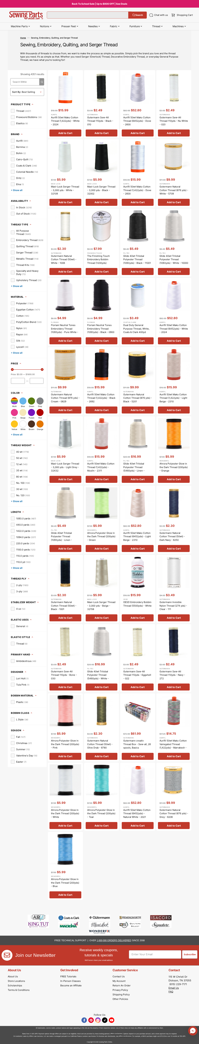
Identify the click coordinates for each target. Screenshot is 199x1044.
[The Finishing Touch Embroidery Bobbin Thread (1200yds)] (101, 243)
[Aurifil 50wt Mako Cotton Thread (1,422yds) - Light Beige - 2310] (173, 381)
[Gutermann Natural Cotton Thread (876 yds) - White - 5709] (173, 173)
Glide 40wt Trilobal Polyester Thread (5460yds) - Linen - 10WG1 (134, 469)
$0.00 (19, 374)
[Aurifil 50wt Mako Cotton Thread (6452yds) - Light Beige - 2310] (137, 520)
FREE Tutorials (68, 976)
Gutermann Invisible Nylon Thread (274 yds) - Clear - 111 (173, 606)
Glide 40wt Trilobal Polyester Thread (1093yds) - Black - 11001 (137, 259)
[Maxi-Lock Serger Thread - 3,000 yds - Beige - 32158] (101, 589)
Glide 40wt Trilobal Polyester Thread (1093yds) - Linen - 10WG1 (61, 538)
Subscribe (190, 954)
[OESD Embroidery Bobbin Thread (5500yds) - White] (137, 589)
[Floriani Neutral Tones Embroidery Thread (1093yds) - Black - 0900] (101, 312)
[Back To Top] (194, 1039)
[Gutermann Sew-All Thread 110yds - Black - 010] (101, 104)
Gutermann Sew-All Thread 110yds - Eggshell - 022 (137, 675)
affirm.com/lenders (116, 1034)
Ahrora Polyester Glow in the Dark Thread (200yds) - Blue (65, 883)
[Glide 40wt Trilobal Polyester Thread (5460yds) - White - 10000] (101, 658)
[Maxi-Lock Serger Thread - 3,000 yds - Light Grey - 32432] (65, 450)
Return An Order (122, 985)
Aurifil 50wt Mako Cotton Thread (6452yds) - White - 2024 (174, 329)
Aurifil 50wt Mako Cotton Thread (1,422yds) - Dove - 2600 (137, 190)
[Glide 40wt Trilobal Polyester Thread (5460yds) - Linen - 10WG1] (137, 450)
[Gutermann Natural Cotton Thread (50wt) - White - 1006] (65, 243)
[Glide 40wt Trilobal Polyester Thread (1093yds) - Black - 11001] (137, 243)
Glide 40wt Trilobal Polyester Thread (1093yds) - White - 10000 (174, 259)
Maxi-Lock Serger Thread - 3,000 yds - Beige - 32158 (101, 606)
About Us (13, 976)
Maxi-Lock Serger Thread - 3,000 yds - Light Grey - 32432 (65, 467)
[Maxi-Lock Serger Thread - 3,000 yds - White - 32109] (65, 173)
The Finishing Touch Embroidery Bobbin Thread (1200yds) (98, 259)
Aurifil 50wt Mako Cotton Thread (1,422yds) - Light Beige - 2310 (173, 398)
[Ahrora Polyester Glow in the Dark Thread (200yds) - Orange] (173, 450)
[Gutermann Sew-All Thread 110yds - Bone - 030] (65, 658)
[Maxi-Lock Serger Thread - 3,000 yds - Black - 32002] (101, 173)
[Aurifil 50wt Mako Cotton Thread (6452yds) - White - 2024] (173, 312)
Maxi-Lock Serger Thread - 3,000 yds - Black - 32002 (101, 190)
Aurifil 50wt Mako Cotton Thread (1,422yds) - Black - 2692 (101, 398)
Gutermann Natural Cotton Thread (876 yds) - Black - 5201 (137, 398)
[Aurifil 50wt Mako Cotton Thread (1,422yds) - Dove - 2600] (137, 173)
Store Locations (16, 980)
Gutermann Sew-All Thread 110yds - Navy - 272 (172, 675)
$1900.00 (30, 374)
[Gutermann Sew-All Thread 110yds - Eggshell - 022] (137, 658)
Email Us (174, 987)
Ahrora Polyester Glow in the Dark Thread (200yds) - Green (101, 536)
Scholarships (15, 985)
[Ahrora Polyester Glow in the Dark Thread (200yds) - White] (65, 797)
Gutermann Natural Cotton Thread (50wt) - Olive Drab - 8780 (100, 744)
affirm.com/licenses (125, 1036)
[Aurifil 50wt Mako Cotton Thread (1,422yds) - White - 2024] (65, 104)
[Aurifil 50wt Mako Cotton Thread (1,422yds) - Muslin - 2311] (101, 450)
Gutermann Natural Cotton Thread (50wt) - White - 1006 (63, 259)
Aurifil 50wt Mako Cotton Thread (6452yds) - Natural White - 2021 (136, 813)
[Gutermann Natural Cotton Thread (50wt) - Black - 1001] (65, 589)
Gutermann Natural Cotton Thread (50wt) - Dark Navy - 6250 (172, 536)
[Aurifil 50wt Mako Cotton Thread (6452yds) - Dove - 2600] (137, 104)
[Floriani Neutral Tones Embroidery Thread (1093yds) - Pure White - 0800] (65, 312)
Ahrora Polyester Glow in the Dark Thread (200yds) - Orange (174, 467)
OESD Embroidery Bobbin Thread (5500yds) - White (137, 604)
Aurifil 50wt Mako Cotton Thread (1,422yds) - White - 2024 (65, 121)
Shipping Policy (121, 994)
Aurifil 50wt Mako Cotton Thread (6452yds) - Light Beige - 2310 (137, 536)
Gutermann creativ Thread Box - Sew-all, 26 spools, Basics (137, 744)
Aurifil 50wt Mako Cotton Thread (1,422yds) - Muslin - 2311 (100, 467)
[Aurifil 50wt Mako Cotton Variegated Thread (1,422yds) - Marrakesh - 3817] (173, 727)
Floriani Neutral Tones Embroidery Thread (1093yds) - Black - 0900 (100, 329)
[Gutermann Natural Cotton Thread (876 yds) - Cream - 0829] (65, 381)
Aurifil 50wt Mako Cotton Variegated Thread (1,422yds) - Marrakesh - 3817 (173, 746)
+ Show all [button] (16, 190)
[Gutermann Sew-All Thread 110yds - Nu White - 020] (173, 104)
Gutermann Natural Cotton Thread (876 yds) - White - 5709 (174, 190)
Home (23, 38)
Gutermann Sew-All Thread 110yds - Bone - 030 (64, 675)
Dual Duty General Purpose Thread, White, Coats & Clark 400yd (136, 329)
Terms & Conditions (19, 990)
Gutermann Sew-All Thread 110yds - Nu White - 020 (174, 121)
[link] (21, 111)
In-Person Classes (70, 980)
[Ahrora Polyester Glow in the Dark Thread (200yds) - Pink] (65, 727)
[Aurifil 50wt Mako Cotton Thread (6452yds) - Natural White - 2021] (137, 797)
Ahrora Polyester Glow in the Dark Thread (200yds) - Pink (65, 744)
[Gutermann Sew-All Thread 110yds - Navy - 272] (173, 658)
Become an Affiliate (71, 985)
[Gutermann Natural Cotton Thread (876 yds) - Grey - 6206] (173, 797)
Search (139, 15)
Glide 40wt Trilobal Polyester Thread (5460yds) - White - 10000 (98, 677)
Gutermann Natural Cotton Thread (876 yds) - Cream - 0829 (65, 398)
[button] (181, 15)
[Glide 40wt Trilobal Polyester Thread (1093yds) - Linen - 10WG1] (65, 520)
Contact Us (119, 976)
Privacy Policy (120, 990)
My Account (119, 980)
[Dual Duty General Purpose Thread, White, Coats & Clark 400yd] (137, 312)
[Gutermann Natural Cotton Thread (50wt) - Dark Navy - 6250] (173, 520)
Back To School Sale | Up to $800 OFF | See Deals (99, 3)
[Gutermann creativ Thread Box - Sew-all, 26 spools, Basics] (137, 727)
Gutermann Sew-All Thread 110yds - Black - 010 (100, 121)
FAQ (171, 991)
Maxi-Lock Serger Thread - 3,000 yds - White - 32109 (65, 190)
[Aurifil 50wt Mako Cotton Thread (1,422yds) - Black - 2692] (101, 381)
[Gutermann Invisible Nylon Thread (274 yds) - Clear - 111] (173, 589)
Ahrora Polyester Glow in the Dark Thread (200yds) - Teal (101, 813)
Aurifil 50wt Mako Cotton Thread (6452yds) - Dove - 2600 (137, 121)
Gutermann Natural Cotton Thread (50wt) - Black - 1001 (63, 606)
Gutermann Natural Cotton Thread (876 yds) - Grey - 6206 (174, 813)
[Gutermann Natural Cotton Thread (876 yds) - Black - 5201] (137, 381)
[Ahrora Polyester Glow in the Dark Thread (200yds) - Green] (101, 520)
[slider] (12, 369)
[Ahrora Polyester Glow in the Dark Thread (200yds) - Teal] (101, 797)
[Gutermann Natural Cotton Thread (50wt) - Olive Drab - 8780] (101, 727)
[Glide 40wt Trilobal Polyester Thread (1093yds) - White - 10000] (173, 243)
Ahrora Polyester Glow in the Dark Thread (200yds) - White (65, 813)
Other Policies (120, 999)
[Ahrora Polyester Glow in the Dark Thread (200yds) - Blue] (65, 866)
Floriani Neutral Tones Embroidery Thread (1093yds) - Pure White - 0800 (64, 330)
